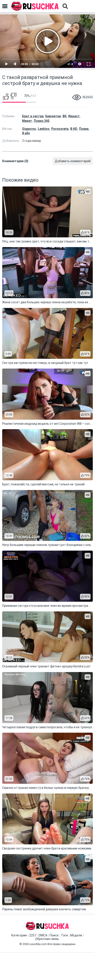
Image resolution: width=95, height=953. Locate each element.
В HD (73, 129)
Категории (19, 935)
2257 (32, 935)
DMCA (43, 935)
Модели (76, 935)
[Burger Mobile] (5, 6)
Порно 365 (41, 121)
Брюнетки (53, 116)
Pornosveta (59, 129)
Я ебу (26, 133)
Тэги (64, 935)
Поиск (54, 935)
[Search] (65, 6)
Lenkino (43, 129)
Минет (27, 121)
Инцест (74, 116)
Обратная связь (47, 939)
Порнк (84, 129)
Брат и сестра (33, 116)
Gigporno (29, 129)
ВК (64, 116)
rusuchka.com (38, 944)
